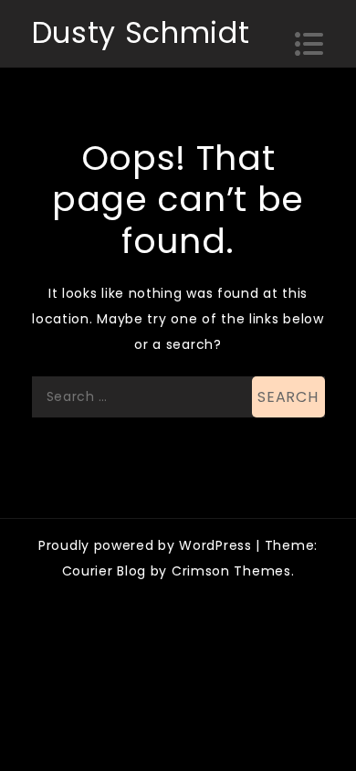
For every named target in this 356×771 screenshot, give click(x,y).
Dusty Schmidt (141, 32)
